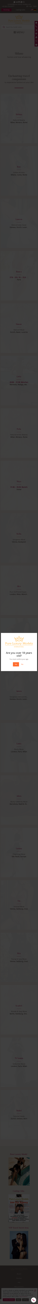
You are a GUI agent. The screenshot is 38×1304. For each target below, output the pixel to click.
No (22, 664)
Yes (16, 664)
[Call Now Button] (33, 1300)
